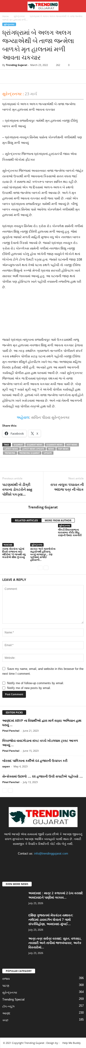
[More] (49, 76)
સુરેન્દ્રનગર (19, 16)
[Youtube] (57, 862)
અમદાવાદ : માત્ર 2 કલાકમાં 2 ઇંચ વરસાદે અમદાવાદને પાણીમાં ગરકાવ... (55, 895)
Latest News (11, 448)
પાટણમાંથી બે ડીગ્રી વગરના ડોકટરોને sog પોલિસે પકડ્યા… (17, 489)
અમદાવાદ (8, 544)
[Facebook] (6, 76)
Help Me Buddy (71, 1043)
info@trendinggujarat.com (51, 853)
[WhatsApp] (38, 76)
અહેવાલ (23, 417)
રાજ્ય (6, 978)
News (51, 448)
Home (5, 16)
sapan (6, 766)
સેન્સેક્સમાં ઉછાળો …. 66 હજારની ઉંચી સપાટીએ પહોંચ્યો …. (42, 776)
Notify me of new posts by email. (29, 688)
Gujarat (18, 444)
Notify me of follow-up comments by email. (35, 683)
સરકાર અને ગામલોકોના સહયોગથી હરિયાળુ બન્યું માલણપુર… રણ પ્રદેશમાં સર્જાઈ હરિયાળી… (42, 554)
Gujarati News (54, 444)
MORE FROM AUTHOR (58, 520)
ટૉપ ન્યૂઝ (8, 1006)
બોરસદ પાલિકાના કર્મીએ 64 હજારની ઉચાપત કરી (34, 760)
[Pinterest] (28, 76)
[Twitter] (17, 76)
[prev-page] (40, 567)
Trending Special (13, 999)
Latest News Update (33, 448)
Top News (63, 448)
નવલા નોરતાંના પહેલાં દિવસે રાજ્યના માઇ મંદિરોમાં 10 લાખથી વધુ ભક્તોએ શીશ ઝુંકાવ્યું (14, 553)
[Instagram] (39, 862)
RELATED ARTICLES (26, 520)
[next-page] (46, 567)
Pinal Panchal (10, 730)
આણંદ (6, 1013)
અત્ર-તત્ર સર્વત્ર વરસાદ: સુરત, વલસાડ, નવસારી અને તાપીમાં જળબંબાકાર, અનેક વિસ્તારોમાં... (55, 942)
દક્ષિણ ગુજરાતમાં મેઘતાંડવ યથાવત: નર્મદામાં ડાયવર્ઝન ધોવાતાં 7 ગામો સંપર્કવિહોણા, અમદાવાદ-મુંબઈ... (50, 919)
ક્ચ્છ (5, 1020)
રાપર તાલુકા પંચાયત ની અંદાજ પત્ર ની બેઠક (67, 487)
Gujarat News (34, 444)
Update (48, 452)
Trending (10, 452)
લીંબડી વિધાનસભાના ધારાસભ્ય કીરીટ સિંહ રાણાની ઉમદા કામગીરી (70, 532)
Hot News (72, 444)
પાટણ (5, 985)
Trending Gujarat (16, 65)
